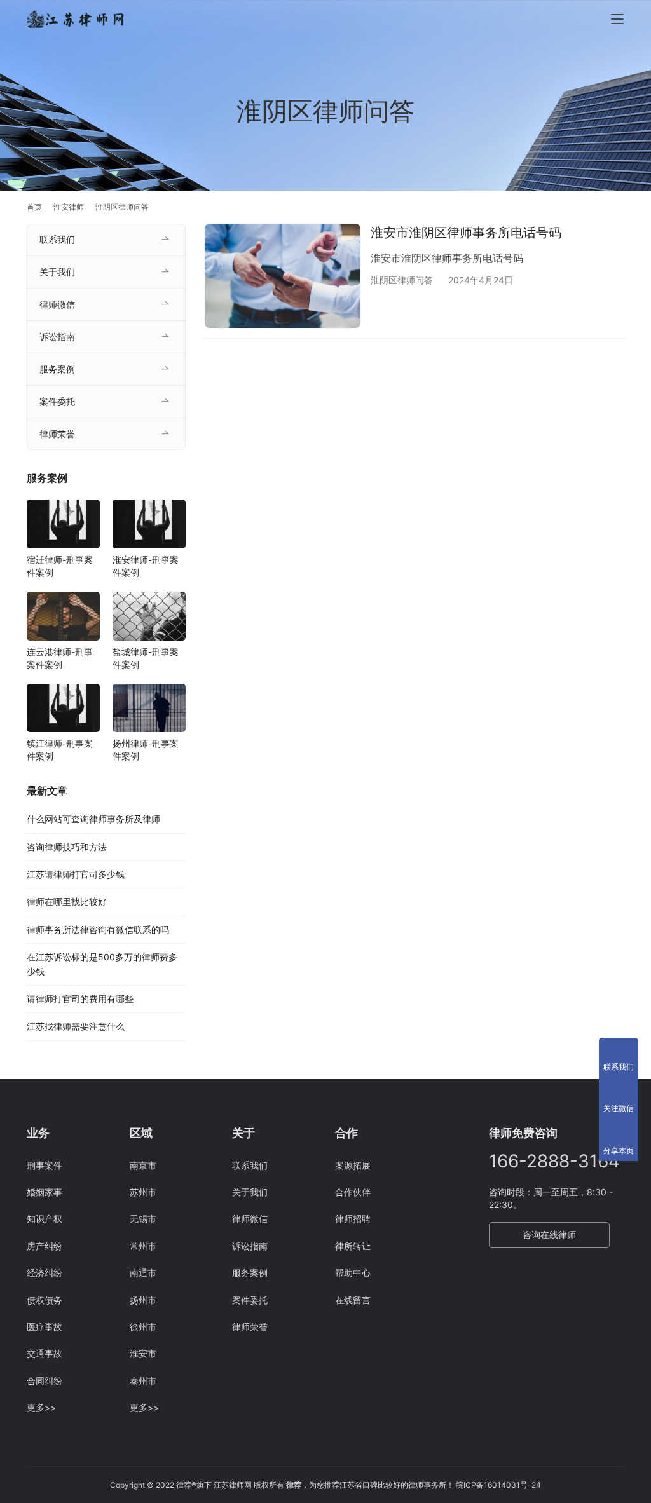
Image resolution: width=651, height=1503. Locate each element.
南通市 (143, 1272)
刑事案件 (44, 1165)
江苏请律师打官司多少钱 (76, 874)
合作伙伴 (353, 1192)
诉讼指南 (57, 336)
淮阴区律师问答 (402, 280)
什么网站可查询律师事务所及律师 (93, 818)
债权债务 (44, 1300)
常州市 (143, 1246)
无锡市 (143, 1218)
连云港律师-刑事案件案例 (60, 658)
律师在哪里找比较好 (67, 901)
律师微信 (57, 304)
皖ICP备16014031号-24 (498, 1485)
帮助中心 (353, 1272)
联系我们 (57, 239)
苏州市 (143, 1192)
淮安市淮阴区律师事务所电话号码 (466, 232)
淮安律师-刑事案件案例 (146, 566)
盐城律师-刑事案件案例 (146, 658)
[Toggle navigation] (617, 19)
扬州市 (143, 1300)
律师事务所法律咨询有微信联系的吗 (98, 929)
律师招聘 (353, 1218)
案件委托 (57, 401)
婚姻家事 (44, 1192)
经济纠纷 (44, 1272)
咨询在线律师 (549, 1234)
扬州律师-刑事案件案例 (146, 749)
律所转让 (353, 1246)
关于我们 (57, 271)
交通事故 (44, 1353)
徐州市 (143, 1326)
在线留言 (353, 1300)
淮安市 (143, 1353)
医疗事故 (44, 1326)
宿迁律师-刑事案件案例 (60, 566)
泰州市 (143, 1380)
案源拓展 (353, 1165)
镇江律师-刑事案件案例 (60, 749)
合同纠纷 (44, 1380)
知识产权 (44, 1218)
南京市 (143, 1165)
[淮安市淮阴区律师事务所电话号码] (282, 276)
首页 (34, 207)
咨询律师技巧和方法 (67, 846)
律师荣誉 (57, 433)
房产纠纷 (44, 1246)
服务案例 (57, 369)
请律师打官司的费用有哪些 (80, 998)
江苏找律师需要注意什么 (76, 1026)
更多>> (41, 1407)
